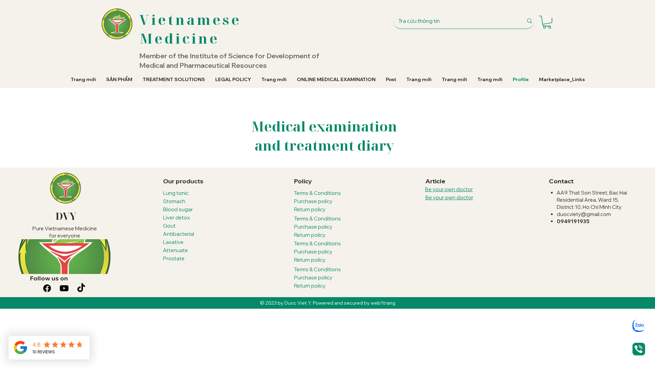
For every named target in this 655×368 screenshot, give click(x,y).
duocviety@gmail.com (584, 214)
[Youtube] (64, 288)
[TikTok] (81, 288)
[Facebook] (47, 288)
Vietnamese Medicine (190, 29)
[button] (547, 22)
